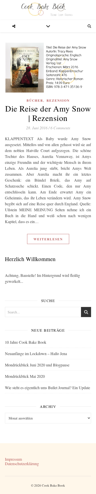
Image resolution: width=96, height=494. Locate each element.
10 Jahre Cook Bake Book (25, 342)
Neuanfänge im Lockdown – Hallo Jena (36, 353)
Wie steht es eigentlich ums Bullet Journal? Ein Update (47, 387)
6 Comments (60, 127)
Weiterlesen (48, 239)
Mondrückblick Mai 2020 (25, 376)
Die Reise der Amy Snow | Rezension (48, 113)
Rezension (58, 100)
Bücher (35, 100)
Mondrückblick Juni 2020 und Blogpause (37, 364)
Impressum (13, 459)
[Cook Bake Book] (48, 10)
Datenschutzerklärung (22, 463)
